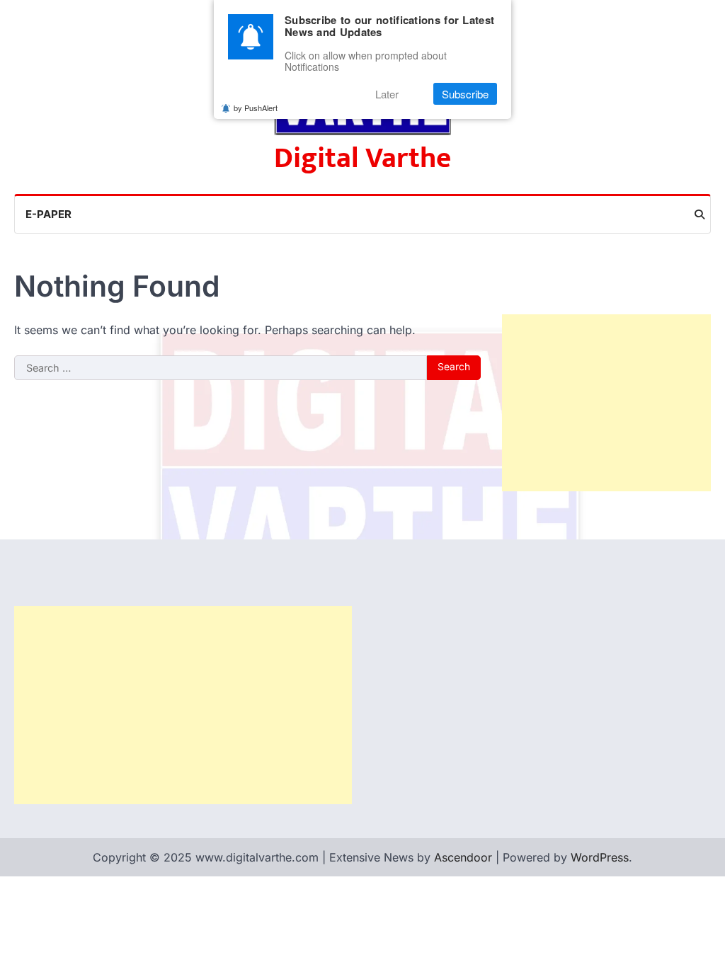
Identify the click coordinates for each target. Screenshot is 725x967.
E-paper (48, 214)
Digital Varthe (362, 159)
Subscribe (465, 93)
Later (387, 93)
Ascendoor (463, 857)
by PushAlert (256, 107)
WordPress (600, 857)
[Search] (699, 214)
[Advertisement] (606, 402)
